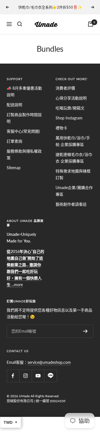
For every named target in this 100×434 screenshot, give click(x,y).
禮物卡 (61, 128)
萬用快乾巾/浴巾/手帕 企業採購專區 (73, 141)
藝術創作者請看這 (71, 204)
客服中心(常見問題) (23, 131)
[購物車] (90, 24)
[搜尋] (19, 24)
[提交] (85, 331)
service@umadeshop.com (49, 362)
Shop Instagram (69, 118)
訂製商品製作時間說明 (24, 118)
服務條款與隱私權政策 (24, 154)
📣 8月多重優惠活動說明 (24, 91)
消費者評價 (65, 88)
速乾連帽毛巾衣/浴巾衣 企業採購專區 (74, 157)
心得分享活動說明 (71, 98)
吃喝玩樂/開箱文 (70, 108)
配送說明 (14, 104)
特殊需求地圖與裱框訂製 (73, 174)
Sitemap (14, 167)
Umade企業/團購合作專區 (74, 191)
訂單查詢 (14, 141)
